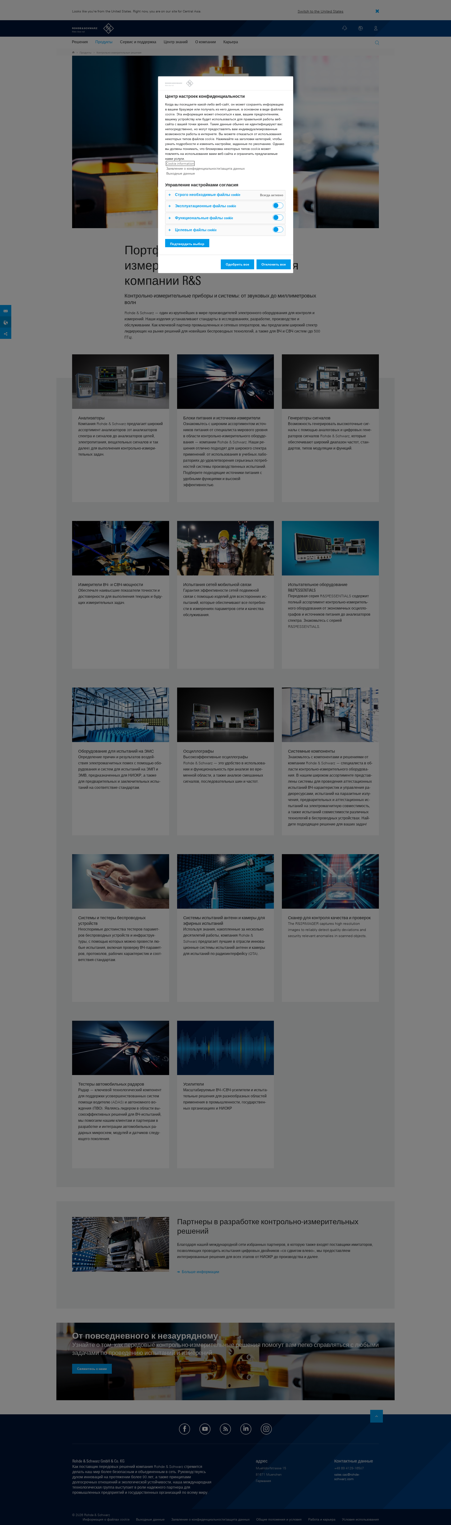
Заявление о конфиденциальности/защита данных (205, 168)
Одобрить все (237, 264)
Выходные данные (180, 173)
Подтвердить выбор (187, 244)
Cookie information (180, 163)
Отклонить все (273, 264)
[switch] (278, 205)
